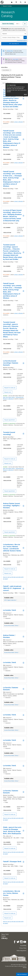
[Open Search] (20, 2)
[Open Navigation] (25, 2)
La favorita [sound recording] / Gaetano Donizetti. (10, 363)
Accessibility (23, 945)
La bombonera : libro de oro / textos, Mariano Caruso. (11, 893)
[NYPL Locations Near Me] (16, 2)
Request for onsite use (9, 387)
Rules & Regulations (21, 950)
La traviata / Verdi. (9, 610)
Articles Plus (10, 50)
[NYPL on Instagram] (21, 942)
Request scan (7, 392)
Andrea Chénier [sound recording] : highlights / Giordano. (11, 506)
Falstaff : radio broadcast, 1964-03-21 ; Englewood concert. (12, 588)
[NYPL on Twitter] (18, 942)
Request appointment (9, 419)
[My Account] (11, 2)
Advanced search (22, 40)
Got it (25, 94)
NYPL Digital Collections (10, 600)
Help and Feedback (22, 974)
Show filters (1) (15, 43)
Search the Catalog (8, 23)
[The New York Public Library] (2, 2)
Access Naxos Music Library (11, 625)
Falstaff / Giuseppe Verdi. (12, 861)
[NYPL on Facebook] (14, 942)
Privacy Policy (22, 948)
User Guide (15, 59)
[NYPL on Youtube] (24, 942)
